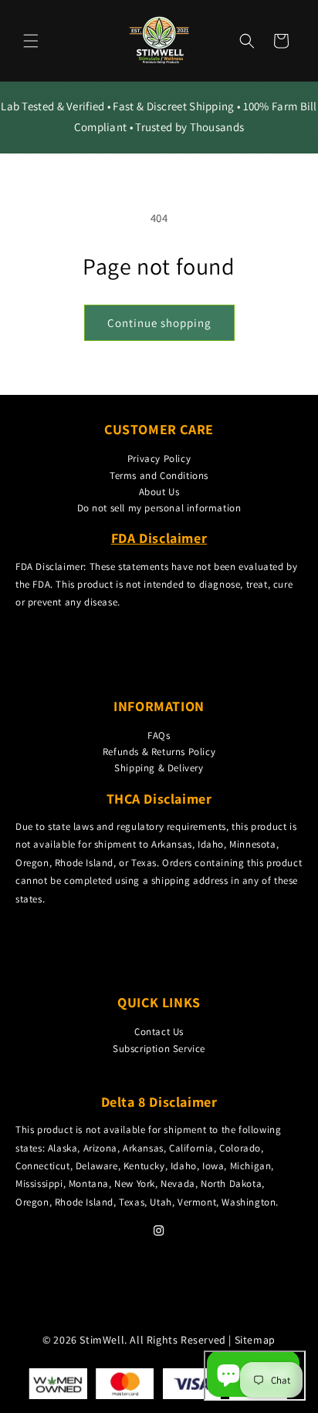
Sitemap (255, 1340)
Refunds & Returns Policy (159, 751)
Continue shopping (159, 322)
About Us (159, 491)
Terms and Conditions (159, 475)
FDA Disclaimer (159, 538)
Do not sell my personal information (159, 507)
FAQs (158, 735)
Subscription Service (159, 1048)
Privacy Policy (159, 458)
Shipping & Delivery (158, 767)
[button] (31, 41)
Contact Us (159, 1031)
